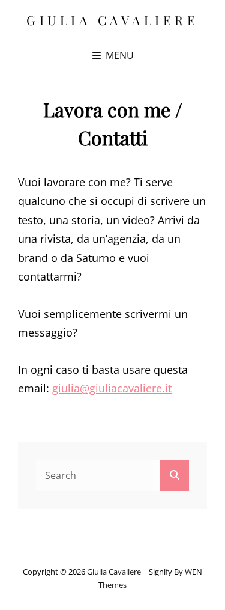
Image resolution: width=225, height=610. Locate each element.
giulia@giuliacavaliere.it (112, 388)
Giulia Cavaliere (112, 19)
